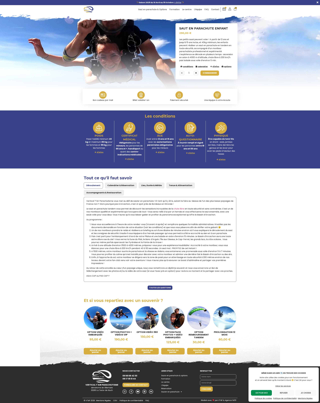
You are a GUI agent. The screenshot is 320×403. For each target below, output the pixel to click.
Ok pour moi (261, 393)
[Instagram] (124, 392)
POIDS (99, 135)
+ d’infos (177, 2)
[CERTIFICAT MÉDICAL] (129, 128)
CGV (115, 400)
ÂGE (160, 135)
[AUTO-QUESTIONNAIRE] (190, 128)
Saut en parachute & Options (152, 9)
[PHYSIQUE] (221, 128)
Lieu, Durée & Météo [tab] (151, 185)
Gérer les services (283, 386)
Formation (174, 9)
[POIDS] (99, 128)
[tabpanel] (160, 239)
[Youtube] (138, 392)
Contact (215, 9)
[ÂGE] (160, 128)
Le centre (187, 9)
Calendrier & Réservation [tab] (120, 185)
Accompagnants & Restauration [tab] (103, 192)
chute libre (179, 208)
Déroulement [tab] (93, 185)
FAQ (206, 9)
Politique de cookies (263, 398)
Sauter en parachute (170, 392)
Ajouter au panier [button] (95, 351)
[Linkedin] (144, 392)
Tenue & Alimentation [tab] (180, 185)
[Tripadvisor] (151, 392)
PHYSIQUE (221, 135)
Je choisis (306, 393)
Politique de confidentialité (285, 398)
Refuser (284, 393)
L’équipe (198, 9)
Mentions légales (305, 398)
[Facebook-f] (131, 392)
